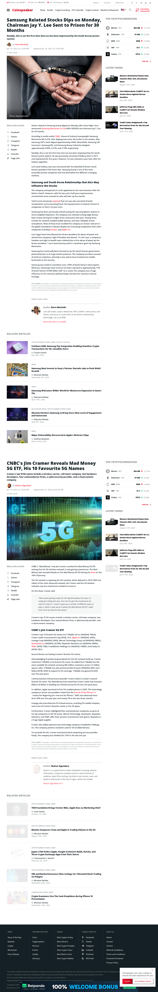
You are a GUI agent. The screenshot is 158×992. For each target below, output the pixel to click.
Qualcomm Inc (37, 643)
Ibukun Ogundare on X (52, 783)
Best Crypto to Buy (65, 937)
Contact (107, 2)
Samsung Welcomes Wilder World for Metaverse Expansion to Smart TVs (66, 392)
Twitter (14, 136)
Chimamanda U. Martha (44, 858)
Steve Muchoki (21, 44)
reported (56, 201)
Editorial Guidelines (114, 950)
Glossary (36, 958)
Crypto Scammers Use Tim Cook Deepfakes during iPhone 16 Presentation (62, 897)
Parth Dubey (39, 811)
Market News (36, 299)
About (96, 2)
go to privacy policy (143, 981)
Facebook (15, 132)
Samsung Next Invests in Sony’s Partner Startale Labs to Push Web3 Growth (65, 369)
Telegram (15, 145)
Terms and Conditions (115, 954)
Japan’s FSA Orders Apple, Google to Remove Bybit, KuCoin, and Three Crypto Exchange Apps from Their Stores (63, 853)
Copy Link (15, 158)
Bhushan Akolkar (41, 375)
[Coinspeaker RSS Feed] (150, 2)
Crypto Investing (62, 10)
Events (35, 950)
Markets (11, 941)
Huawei (53, 229)
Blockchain (12, 950)
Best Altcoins (62, 941)
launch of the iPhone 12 (85, 692)
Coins (34, 937)
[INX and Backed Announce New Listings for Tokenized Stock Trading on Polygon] (17, 876)
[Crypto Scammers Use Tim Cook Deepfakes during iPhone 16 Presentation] (17, 898)
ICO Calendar (78, 10)
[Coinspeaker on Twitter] (137, 2)
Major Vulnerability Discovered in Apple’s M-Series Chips (60, 435)
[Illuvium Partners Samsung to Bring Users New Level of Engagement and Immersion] (17, 415)
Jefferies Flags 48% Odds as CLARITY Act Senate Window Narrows (132, 110)
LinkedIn (15, 154)
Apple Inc (66, 229)
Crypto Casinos (92, 10)
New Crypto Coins (64, 950)
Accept (127, 981)
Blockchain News (38, 409)
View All (145, 61)
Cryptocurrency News (40, 342)
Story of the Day (63, 342)
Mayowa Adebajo (41, 397)
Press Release (13, 954)
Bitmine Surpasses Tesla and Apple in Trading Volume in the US (63, 829)
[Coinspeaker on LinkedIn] (146, 2)
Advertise (120, 2)
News (42, 10)
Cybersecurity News (39, 892)
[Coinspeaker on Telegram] (141, 2)
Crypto (10, 946)
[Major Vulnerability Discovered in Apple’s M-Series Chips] (17, 437)
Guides (50, 10)
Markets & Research (110, 10)
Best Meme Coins (64, 954)
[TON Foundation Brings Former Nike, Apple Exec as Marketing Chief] (17, 810)
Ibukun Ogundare (23, 485)
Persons (35, 946)
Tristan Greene (40, 352)
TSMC (33, 646)
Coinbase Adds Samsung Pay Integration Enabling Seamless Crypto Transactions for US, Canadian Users (65, 347)
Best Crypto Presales (65, 946)
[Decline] (152, 970)
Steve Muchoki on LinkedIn (54, 321)
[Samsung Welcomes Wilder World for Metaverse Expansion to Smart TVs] (17, 392)
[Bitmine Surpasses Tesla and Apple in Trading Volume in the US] (17, 832)
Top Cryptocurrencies (121, 18)
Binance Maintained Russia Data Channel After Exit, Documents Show (134, 79)
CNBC (57, 136)
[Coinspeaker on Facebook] (132, 2)
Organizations (38, 941)
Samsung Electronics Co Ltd (53, 128)
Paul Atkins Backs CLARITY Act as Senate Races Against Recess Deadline (134, 94)
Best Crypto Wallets (65, 958)
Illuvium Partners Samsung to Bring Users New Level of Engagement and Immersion (66, 414)
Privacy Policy (112, 962)
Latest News (114, 67)
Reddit (14, 149)
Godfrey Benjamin (41, 439)
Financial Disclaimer (114, 958)
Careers (109, 946)
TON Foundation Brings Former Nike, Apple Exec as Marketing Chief (65, 807)
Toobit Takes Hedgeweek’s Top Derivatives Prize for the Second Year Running (134, 125)
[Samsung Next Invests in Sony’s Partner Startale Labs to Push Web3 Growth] (17, 370)
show (93, 572)
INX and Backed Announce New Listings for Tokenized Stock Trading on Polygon (66, 875)
